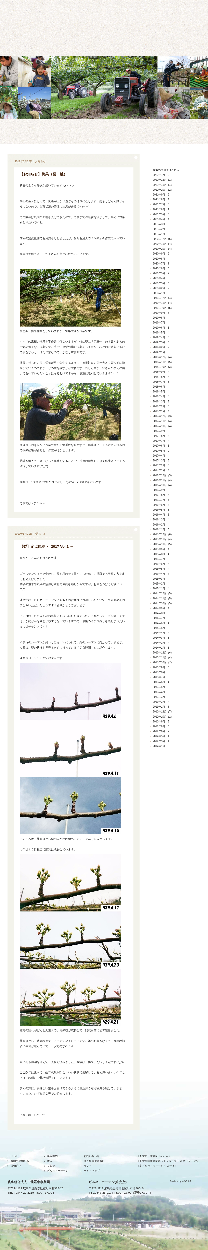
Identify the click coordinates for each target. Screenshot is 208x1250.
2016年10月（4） (163, 485)
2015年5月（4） (162, 568)
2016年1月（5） (162, 529)
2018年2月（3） (162, 406)
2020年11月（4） (163, 243)
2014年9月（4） (162, 608)
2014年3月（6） (162, 637)
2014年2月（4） (162, 642)
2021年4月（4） (162, 219)
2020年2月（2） (162, 288)
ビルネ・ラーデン (89, 41)
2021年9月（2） (162, 194)
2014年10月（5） (163, 603)
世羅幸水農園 (104, 18)
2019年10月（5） (163, 307)
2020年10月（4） (163, 248)
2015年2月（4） (162, 583)
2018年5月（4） (162, 391)
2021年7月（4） (162, 204)
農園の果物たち (28, 41)
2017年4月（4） (162, 455)
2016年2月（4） (162, 524)
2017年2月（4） (162, 465)
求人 (49, 1161)
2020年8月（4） (162, 258)
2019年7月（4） (162, 322)
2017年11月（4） (163, 421)
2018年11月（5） (163, 362)
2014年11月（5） (163, 598)
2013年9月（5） (162, 667)
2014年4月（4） (162, 632)
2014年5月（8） (162, 627)
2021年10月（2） (163, 189)
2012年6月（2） (162, 731)
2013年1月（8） (162, 706)
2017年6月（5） (162, 445)
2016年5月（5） (162, 509)
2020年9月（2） (162, 253)
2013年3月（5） (162, 696)
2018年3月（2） (162, 401)
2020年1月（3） (162, 293)
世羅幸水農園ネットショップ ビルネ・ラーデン (170, 1161)
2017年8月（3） (162, 435)
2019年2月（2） (162, 347)
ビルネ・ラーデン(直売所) (108, 1182)
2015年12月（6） (163, 534)
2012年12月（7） (163, 711)
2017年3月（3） (162, 460)
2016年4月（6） (162, 514)
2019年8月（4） (162, 317)
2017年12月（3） (163, 416)
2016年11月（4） (163, 480)
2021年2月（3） (162, 229)
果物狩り (58, 41)
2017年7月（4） (162, 440)
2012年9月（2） (162, 721)
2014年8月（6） (162, 613)
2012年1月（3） (162, 746)
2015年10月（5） (163, 544)
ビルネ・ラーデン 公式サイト (159, 1165)
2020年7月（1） (162, 263)
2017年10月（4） (163, 426)
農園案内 (119, 41)
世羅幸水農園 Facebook (156, 1156)
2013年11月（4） (163, 657)
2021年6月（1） (162, 209)
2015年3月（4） (162, 578)
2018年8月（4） (162, 376)
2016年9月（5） (162, 490)
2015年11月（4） (163, 539)
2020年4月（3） (162, 278)
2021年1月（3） (162, 234)
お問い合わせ (180, 41)
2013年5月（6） (162, 686)
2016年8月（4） (162, 494)
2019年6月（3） (162, 327)
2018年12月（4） (163, 357)
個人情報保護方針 (94, 1161)
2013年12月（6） (163, 652)
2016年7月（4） (162, 500)
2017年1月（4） (162, 470)
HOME (14, 1156)
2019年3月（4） (162, 342)
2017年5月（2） (162, 450)
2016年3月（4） (162, 519)
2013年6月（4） (162, 682)
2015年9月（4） (162, 549)
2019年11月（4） (163, 302)
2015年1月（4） (162, 588)
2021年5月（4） (162, 214)
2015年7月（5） (162, 559)
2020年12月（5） (163, 238)
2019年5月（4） (162, 332)
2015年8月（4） (162, 554)
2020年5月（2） (162, 273)
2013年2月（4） (162, 701)
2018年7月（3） (162, 381)
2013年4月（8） (162, 692)
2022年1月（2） (162, 174)
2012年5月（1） (162, 736)
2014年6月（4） (162, 623)
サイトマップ (92, 1170)
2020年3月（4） (162, 283)
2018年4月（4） (162, 396)
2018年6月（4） (162, 386)
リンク (88, 1165)
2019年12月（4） (163, 297)
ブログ (149, 41)
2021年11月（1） (163, 184)
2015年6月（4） (162, 563)
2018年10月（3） (163, 366)
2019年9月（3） (162, 312)
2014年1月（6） (162, 647)
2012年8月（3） (162, 726)
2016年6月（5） (162, 504)
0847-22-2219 (25, 1192)
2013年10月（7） (163, 662)
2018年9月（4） (162, 371)
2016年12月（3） (163, 475)
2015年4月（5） (162, 573)
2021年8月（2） (162, 199)
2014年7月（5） (162, 618)
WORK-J (186, 1181)
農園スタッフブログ (104, 131)
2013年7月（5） (162, 677)
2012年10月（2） (163, 716)
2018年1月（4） (162, 411)
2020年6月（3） (162, 268)
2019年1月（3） (162, 352)
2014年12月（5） (163, 593)
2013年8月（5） (162, 672)
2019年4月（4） (162, 337)
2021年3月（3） (162, 224)
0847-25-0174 (104, 1192)
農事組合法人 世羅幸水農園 (29, 1182)
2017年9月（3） (162, 431)
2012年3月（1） (162, 741)
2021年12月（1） (163, 179)
